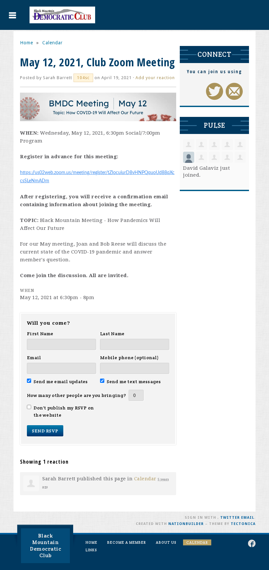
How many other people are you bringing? (76, 395)
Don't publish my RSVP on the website (63, 411)
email (247, 517)
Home (26, 42)
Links (91, 550)
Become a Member (126, 542)
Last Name (112, 334)
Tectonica (243, 524)
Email (34, 358)
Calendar (52, 42)
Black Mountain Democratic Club (45, 545)
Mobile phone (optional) (129, 358)
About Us (166, 542)
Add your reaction (155, 77)
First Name (40, 334)
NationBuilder (186, 524)
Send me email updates (60, 381)
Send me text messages (134, 381)
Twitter (230, 517)
